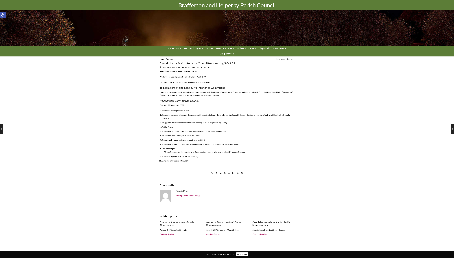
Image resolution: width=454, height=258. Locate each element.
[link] (3, 15)
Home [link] (171, 48)
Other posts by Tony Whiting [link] (188, 195)
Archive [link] (240, 48)
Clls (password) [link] (227, 54)
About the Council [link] (185, 48)
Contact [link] (252, 48)
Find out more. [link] (228, 254)
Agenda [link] (199, 48)
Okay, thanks (242, 254)
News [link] (218, 48)
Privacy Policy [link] (279, 48)
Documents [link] (228, 48)
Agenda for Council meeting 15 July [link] (177, 222)
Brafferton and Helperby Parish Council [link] (227, 5)
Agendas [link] (169, 59)
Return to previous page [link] (285, 59)
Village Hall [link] (263, 48)
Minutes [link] (209, 48)
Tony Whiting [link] (196, 67)
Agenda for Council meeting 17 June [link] (223, 222)
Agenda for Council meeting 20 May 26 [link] (271, 222)
